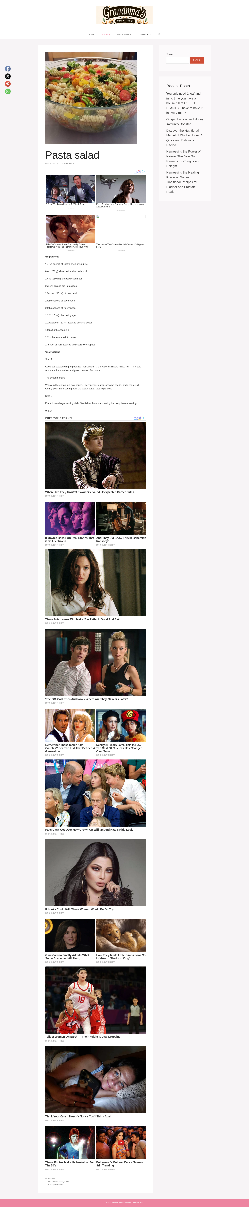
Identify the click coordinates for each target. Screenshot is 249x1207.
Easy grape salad (55, 1184)
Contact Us (145, 34)
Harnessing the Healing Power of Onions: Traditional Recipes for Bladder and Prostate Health (182, 182)
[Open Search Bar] (159, 34)
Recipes (106, 34)
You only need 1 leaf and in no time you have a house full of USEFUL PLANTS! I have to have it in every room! (184, 103)
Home (91, 34)
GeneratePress (137, 1203)
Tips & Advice (124, 34)
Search (171, 54)
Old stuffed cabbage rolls (58, 1181)
